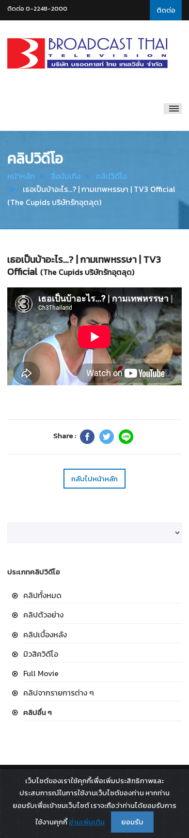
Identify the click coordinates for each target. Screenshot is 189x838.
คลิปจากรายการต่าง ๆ (58, 692)
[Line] (126, 436)
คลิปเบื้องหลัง (45, 634)
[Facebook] (87, 436)
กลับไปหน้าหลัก (94, 478)
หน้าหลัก (21, 176)
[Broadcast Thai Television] (87, 53)
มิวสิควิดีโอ (40, 654)
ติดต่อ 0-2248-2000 (37, 8)
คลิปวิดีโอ (111, 176)
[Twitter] (106, 436)
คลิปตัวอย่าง (43, 614)
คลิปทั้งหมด (42, 595)
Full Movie (41, 673)
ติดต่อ (166, 10)
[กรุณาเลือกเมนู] (173, 108)
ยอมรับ (132, 821)
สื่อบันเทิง (65, 176)
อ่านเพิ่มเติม (87, 821)
